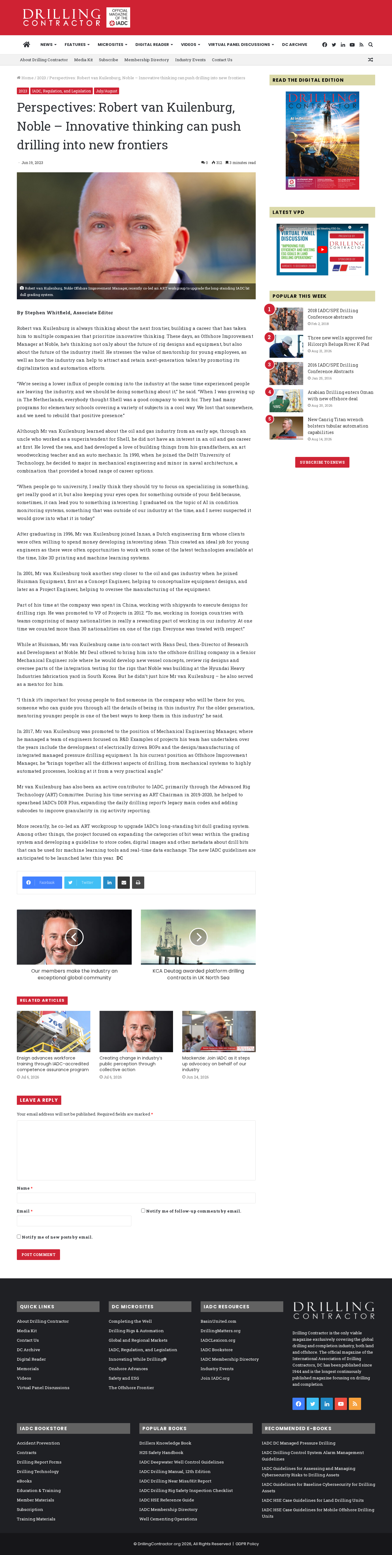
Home (27, 77)
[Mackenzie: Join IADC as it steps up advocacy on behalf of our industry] (219, 1031)
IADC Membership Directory (230, 1359)
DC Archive (294, 44)
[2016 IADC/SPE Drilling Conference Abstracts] (286, 373)
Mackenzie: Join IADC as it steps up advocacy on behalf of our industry (216, 1064)
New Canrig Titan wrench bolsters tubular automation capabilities (338, 426)
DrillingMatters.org (220, 1330)
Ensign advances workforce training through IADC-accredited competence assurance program (53, 1064)
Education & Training (39, 1490)
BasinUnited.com (218, 1321)
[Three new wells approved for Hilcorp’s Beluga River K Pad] (286, 346)
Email (24, 1211)
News (46, 44)
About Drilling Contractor (44, 59)
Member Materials (35, 1500)
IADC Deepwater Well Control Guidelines (181, 1462)
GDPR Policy (247, 1544)
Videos (188, 44)
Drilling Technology (38, 1471)
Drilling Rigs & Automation (136, 1330)
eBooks (24, 1481)
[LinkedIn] (109, 883)
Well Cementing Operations (168, 1519)
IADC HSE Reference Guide (166, 1500)
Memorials (28, 1368)
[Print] (138, 883)
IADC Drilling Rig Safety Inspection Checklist (186, 1490)
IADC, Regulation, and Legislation (61, 90)
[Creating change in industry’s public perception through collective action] (136, 1031)
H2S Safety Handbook (161, 1452)
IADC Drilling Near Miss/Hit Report (175, 1481)
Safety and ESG (124, 1378)
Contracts (26, 1452)
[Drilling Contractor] (73, 17)
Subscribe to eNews (322, 462)
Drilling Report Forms (39, 1462)
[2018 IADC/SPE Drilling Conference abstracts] (286, 319)
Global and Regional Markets (138, 1340)
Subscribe (108, 59)
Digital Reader (152, 44)
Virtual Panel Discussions (239, 44)
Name (24, 1188)
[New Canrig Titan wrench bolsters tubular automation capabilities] (286, 428)
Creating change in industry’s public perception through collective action (131, 1064)
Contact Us (222, 59)
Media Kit (83, 59)
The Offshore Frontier (131, 1387)
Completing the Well (130, 1321)
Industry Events (190, 59)
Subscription (30, 1509)
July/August (106, 90)
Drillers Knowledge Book (165, 1443)
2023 (41, 77)
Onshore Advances (128, 1368)
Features (75, 44)
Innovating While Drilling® (138, 1359)
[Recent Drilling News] (322, 188)
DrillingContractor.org (159, 1544)
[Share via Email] (124, 883)
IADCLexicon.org (218, 1340)
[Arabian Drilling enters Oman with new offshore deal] (286, 400)
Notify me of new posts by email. (57, 1237)
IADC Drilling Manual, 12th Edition (175, 1471)
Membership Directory (146, 59)
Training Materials (36, 1519)
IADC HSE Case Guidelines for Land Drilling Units (313, 1500)
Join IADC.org (215, 1378)
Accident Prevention (38, 1443)
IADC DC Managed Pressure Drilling (298, 1443)
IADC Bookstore (217, 1349)
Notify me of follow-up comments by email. (193, 1211)
